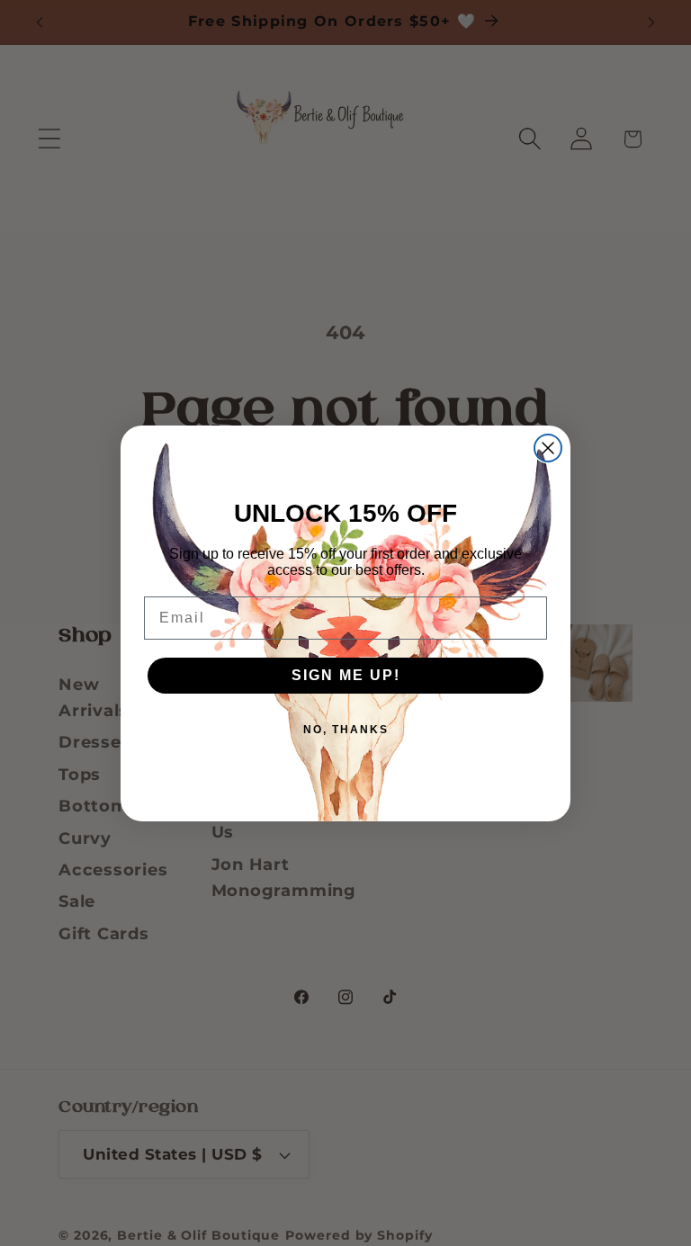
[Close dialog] (547, 448)
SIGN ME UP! (346, 675)
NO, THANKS (346, 729)
